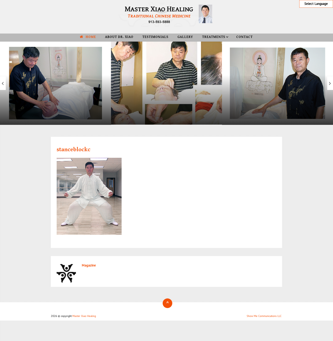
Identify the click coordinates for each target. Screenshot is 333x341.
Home (90, 37)
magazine (89, 265)
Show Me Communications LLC (264, 316)
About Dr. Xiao (119, 37)
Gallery (185, 37)
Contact (244, 37)
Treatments (213, 37)
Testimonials (155, 37)
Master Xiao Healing (84, 316)
